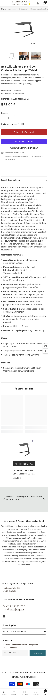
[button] (40, 44)
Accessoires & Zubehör (18, 8)
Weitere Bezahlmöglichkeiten (24, 147)
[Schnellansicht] (32, 441)
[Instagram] (4, 616)
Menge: (4, 113)
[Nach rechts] (44, 499)
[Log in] (38, 3)
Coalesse (17, 90)
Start (3, 8)
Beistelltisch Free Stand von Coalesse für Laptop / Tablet (24, 472)
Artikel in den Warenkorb (24, 132)
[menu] (2, 3)
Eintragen (38, 652)
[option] (24, 29)
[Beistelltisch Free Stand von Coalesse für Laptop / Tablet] (24, 450)
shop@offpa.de (17, 609)
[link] (12, 427)
